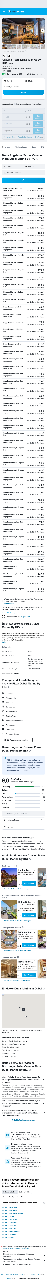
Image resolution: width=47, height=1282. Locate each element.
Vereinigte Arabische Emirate (14, 1274)
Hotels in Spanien (9, 1234)
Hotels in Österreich (9, 1207)
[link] (17, 889)
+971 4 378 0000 (9, 71)
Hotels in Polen (8, 1216)
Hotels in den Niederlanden (12, 1213)
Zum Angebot (29, 883)
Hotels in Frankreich (9, 1222)
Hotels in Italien (8, 1237)
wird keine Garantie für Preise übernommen (16, 1248)
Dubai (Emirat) (34, 1274)
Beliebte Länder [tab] (9, 1192)
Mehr (4, 642)
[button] (3, 11)
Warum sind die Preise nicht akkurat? (17, 1264)
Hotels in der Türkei (9, 1210)
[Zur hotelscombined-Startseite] (15, 11)
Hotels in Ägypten (9, 1225)
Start (2, 1274)
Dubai (9, 1278)
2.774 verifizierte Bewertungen (30, 74)
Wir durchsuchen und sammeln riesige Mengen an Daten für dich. (21, 1260)
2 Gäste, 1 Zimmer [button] (11, 86)
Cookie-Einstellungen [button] (9, 613)
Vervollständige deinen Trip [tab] (13, 1197)
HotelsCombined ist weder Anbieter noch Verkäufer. (19, 1255)
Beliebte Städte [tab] (24, 1192)
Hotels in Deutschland (10, 1219)
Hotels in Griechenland (11, 1231)
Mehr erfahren (9, 603)
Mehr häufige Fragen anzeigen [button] (23, 1120)
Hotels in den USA (9, 1228)
